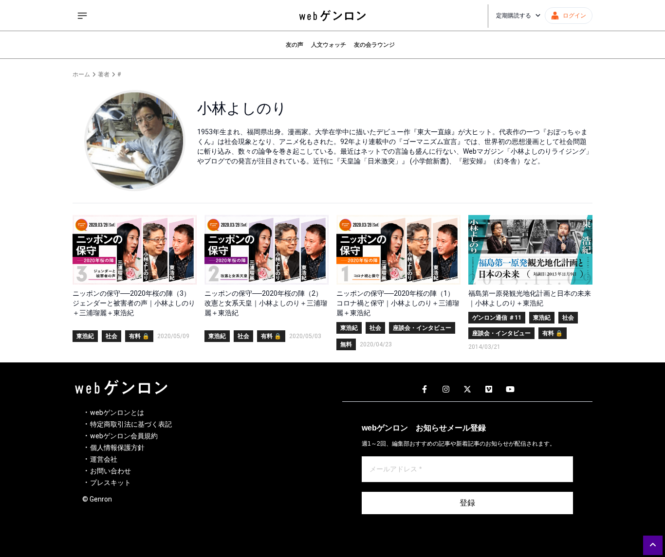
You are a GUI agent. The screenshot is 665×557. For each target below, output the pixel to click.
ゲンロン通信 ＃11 (496, 317)
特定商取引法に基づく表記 (131, 424)
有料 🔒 (139, 336)
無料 (346, 344)
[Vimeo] (488, 389)
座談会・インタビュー (422, 327)
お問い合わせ (110, 471)
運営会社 (103, 459)
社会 (111, 336)
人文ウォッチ (328, 44)
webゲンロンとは (117, 412)
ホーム (81, 74)
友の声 (294, 44)
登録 (467, 503)
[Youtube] (510, 389)
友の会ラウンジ (374, 44)
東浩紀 (85, 336)
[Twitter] (467, 389)
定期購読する (513, 15)
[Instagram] (446, 389)
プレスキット (110, 482)
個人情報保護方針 (117, 447)
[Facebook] (424, 389)
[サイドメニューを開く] (82, 15)
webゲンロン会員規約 (124, 436)
